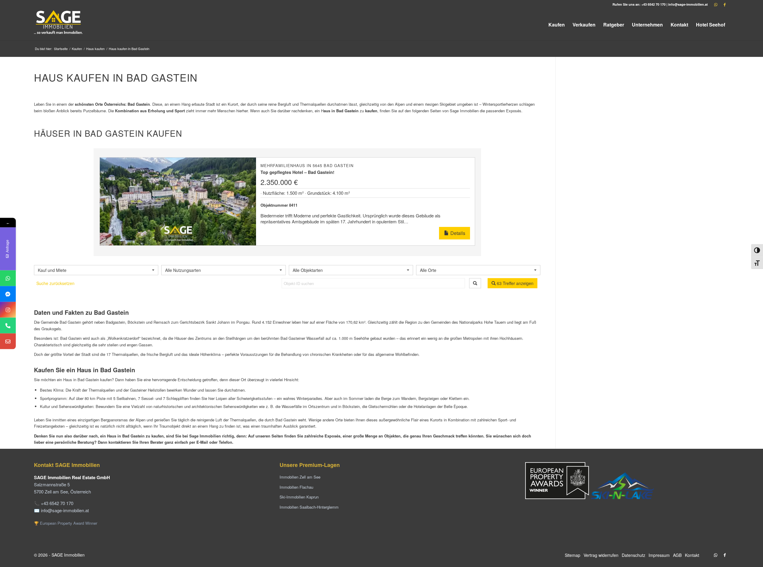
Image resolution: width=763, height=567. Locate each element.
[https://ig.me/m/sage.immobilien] (8, 310)
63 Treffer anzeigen (515, 283)
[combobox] (96, 270)
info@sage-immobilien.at (688, 4)
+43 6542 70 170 (653, 4)
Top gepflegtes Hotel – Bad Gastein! (297, 172)
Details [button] (457, 233)
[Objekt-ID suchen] (475, 283)
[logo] (58, 24)
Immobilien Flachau (296, 487)
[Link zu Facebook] (724, 4)
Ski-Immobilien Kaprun (299, 497)
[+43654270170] (8, 278)
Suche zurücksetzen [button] (55, 283)
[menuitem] (557, 24)
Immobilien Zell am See (300, 477)
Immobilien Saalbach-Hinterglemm (309, 507)
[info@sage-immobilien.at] (8, 341)
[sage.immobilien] (8, 294)
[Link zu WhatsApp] (715, 4)
